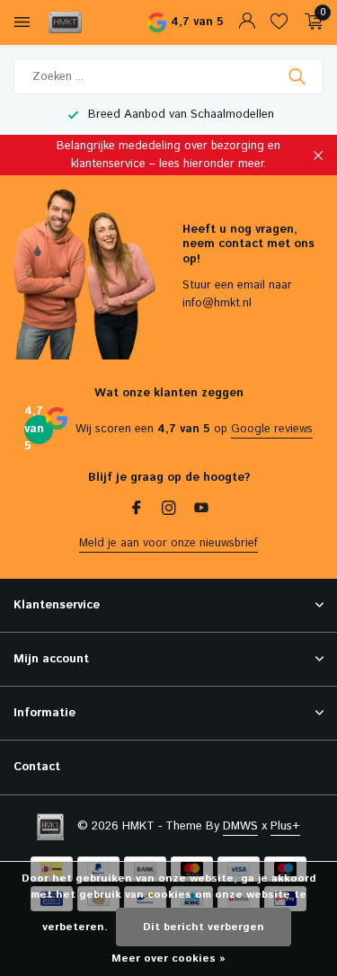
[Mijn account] (246, 23)
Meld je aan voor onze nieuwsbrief (168, 543)
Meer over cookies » (168, 958)
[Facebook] (136, 510)
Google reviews (272, 429)
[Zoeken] (299, 76)
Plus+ (285, 826)
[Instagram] (169, 510)
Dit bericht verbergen (203, 927)
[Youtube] (201, 510)
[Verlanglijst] (279, 23)
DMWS (240, 826)
